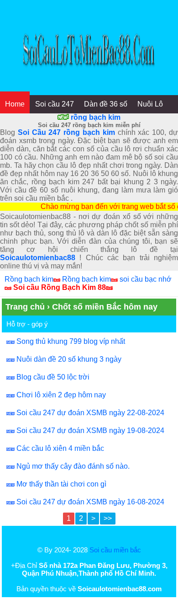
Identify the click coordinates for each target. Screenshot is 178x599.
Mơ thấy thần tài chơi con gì (61, 484)
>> (108, 518)
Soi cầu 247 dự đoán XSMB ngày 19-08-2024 (90, 430)
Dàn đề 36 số (105, 104)
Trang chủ (25, 306)
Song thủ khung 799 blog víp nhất (70, 341)
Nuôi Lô (150, 104)
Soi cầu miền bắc (115, 550)
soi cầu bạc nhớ (146, 279)
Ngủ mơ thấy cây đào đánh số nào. (73, 466)
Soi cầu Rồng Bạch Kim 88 (59, 287)
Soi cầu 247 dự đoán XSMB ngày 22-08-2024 (90, 413)
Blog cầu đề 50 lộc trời (52, 377)
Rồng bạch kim (29, 279)
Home (15, 104)
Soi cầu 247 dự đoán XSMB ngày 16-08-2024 (90, 502)
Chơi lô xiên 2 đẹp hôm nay (61, 395)
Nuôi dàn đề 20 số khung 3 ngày (68, 359)
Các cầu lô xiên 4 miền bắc (60, 448)
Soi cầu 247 (54, 104)
